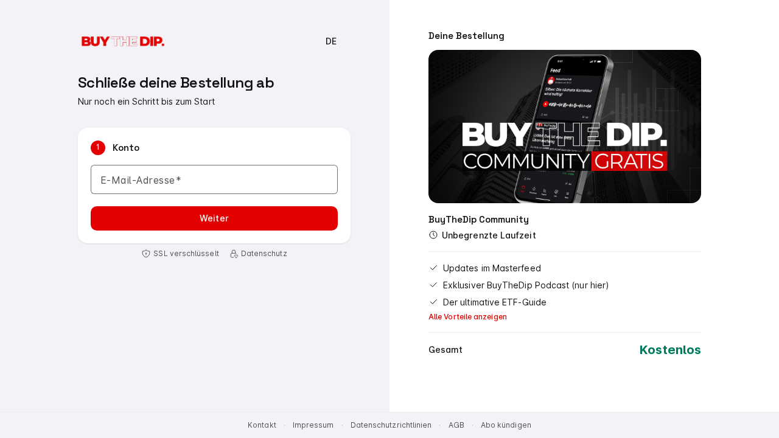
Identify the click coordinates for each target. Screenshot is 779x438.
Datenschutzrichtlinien (391, 424)
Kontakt (262, 424)
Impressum (313, 424)
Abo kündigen (506, 424)
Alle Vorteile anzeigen (467, 316)
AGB (456, 424)
